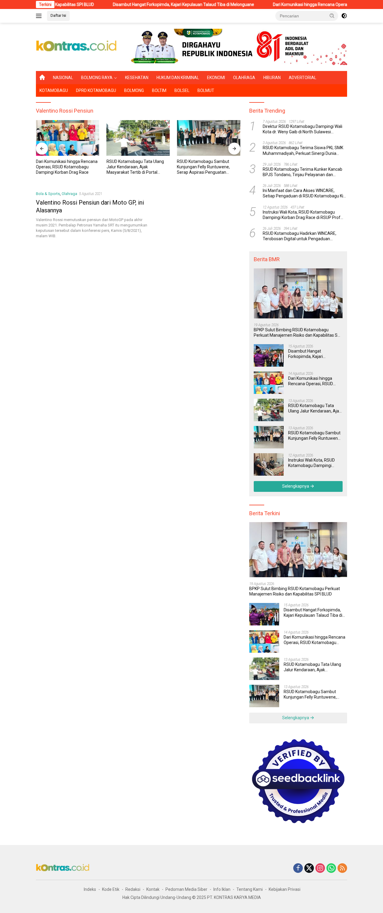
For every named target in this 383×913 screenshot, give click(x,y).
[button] (332, 15)
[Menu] (40, 16)
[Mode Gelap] (344, 16)
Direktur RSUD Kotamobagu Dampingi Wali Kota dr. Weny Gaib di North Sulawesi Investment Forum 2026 (302, 129)
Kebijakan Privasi (284, 889)
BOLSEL (181, 90)
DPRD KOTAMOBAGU (96, 90)
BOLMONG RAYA (97, 77)
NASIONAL (63, 77)
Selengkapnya (296, 486)
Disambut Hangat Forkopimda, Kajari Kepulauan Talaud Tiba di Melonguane (158, 4)
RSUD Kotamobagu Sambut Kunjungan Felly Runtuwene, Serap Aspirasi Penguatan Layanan (203, 167)
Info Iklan (221, 889)
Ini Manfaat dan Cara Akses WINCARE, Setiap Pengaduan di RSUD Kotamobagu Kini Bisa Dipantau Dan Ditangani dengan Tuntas (304, 193)
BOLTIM (159, 90)
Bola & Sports (48, 193)
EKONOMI (216, 77)
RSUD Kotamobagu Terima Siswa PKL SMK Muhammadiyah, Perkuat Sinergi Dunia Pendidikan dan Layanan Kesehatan (303, 151)
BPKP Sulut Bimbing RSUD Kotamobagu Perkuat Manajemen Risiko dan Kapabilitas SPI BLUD (297, 332)
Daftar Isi (58, 15)
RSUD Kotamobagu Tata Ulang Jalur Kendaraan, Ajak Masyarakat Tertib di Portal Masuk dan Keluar (135, 167)
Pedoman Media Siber (186, 889)
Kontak (152, 889)
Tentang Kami (249, 889)
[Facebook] (298, 868)
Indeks (90, 889)
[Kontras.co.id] (76, 46)
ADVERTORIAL (302, 77)
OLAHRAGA (244, 77)
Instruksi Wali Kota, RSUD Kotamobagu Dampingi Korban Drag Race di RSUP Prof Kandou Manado (302, 215)
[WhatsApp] (331, 868)
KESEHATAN (136, 77)
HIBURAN (272, 77)
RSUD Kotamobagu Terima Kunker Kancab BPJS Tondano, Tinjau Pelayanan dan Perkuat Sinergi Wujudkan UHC (302, 172)
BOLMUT (205, 90)
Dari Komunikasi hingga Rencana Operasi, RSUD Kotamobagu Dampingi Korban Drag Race (67, 167)
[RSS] (342, 868)
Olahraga (69, 193)
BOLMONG (134, 90)
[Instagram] (320, 868)
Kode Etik (110, 889)
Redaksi (132, 889)
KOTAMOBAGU (53, 90)
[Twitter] (309, 868)
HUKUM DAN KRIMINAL (177, 77)
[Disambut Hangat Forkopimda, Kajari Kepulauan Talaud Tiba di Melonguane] (269, 355)
